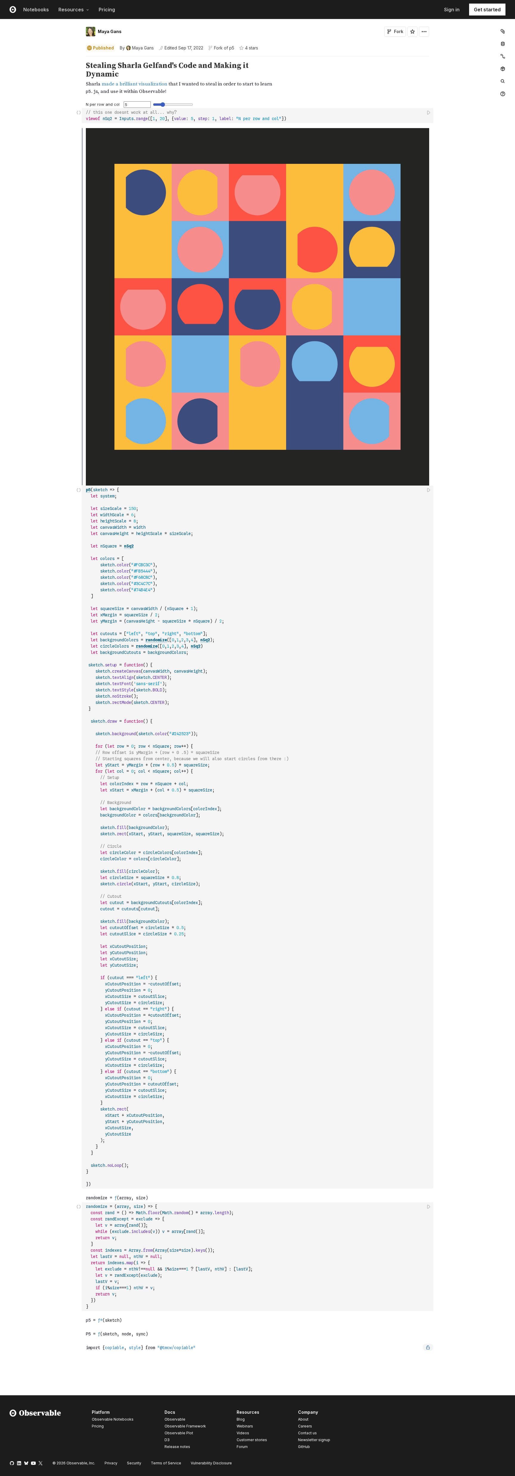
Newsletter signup (314, 1440)
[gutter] (41, 79)
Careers (305, 1426)
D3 (167, 1440)
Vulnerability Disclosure (211, 1463)
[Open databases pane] (503, 44)
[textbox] (258, 115)
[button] (78, 59)
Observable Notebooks (113, 1419)
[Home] (35, 1430)
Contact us (307, 1433)
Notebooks (36, 10)
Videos (243, 1433)
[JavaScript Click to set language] (79, 115)
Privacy (111, 1463)
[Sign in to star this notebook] (412, 32)
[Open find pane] (503, 81)
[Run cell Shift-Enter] (428, 112)
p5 (231, 47)
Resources (71, 10)
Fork (398, 31)
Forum (242, 1446)
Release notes (177, 1446)
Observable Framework (185, 1426)
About (303, 1419)
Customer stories (252, 1440)
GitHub (304, 1446)
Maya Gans (110, 31)
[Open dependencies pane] (503, 69)
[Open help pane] (503, 94)
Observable (175, 1419)
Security (134, 1463)
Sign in (452, 10)
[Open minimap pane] (503, 56)
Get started (487, 10)
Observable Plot (179, 1433)
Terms (166, 1463)
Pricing (107, 10)
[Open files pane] (503, 31)
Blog (241, 1419)
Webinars (245, 1426)
